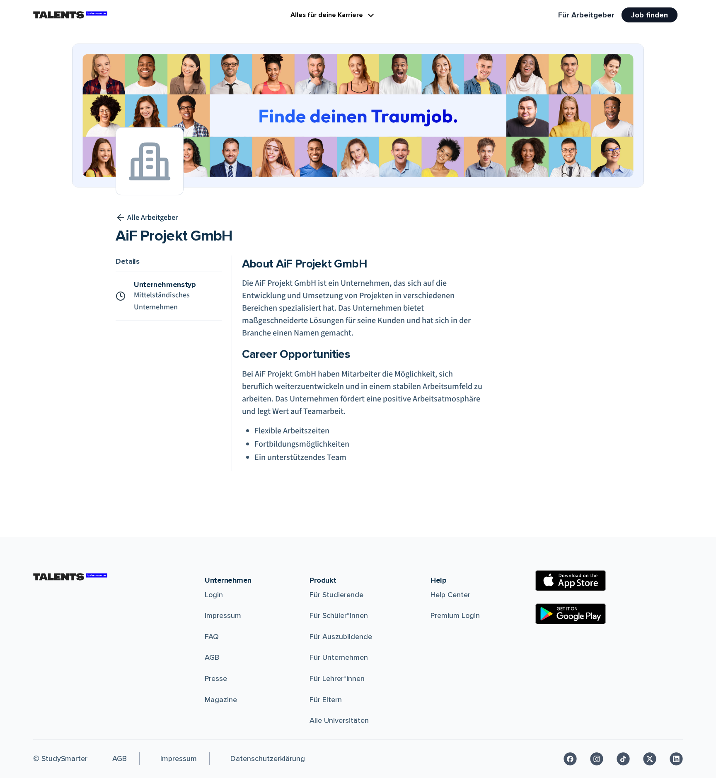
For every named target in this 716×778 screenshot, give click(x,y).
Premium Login (455, 615)
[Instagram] (596, 759)
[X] (649, 759)
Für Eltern (326, 699)
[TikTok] (623, 759)
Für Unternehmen (339, 657)
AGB (212, 657)
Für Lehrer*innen (337, 678)
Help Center (450, 594)
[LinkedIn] (676, 759)
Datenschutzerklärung (267, 758)
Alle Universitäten (339, 720)
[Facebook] (570, 759)
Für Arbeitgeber (586, 14)
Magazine (221, 699)
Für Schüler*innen (339, 615)
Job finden (649, 14)
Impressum (223, 615)
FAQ (212, 636)
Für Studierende (336, 594)
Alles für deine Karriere (326, 15)
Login (214, 594)
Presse (216, 678)
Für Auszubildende (341, 636)
